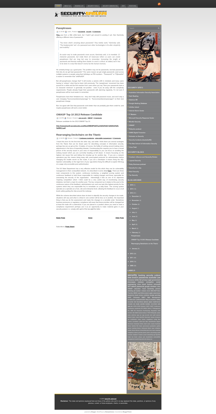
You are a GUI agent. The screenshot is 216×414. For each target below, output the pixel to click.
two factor (134, 337)
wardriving (138, 339)
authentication (140, 300)
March (134, 228)
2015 (131, 185)
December (135, 196)
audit (154, 315)
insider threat (131, 330)
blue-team (147, 317)
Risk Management (153, 297)
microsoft (157, 284)
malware (141, 282)
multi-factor (156, 302)
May (133, 220)
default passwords (137, 286)
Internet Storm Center (136, 111)
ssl (134, 304)
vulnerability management (103, 138)
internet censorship (140, 330)
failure (129, 326)
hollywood (144, 328)
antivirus (133, 315)
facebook (157, 324)
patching (157, 295)
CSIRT (151, 306)
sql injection (156, 334)
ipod (147, 330)
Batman (143, 306)
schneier (130, 334)
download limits (138, 324)
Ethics (149, 308)
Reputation (154, 310)
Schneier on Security (136, 136)
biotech (130, 317)
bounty (153, 317)
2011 (131, 257)
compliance (149, 319)
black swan (135, 317)
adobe (158, 313)
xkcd (148, 291)
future (140, 326)
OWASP (90, 118)
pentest (157, 289)
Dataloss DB (133, 100)
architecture (132, 300)
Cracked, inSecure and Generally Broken (143, 157)
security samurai (110, 399)
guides (158, 326)
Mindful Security (135, 122)
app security (83, 118)
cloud (144, 284)
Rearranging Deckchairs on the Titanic (78, 134)
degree (158, 321)
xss (151, 339)
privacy (144, 280)
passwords (81, 31)
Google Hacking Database (138, 103)
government (156, 280)
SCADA (130, 313)
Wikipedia (153, 313)
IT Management (156, 308)
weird (142, 339)
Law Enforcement (143, 293)
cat (128, 319)
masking (158, 330)
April (133, 224)
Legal (149, 280)
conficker (146, 295)
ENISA (145, 308)
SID (134, 313)
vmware (143, 291)
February (135, 232)
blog (147, 300)
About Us (67, 6)
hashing (134, 328)
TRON (149, 313)
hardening (150, 289)
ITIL (129, 310)
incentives (140, 302)
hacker (130, 328)
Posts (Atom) (69, 226)
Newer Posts (60, 218)
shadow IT (136, 334)
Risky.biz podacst (135, 129)
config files (157, 319)
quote (158, 332)
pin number (137, 291)
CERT (129, 297)
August (134, 208)
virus (139, 284)
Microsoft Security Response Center (141, 118)
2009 (131, 265)
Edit (123, 6)
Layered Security (135, 160)
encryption (150, 282)
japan (150, 302)
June (133, 216)
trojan (129, 337)
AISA (152, 291)
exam (148, 324)
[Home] (81, 16)
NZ (135, 310)
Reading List (79, 6)
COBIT (147, 306)
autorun (158, 315)
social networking (148, 334)
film (137, 326)
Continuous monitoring (86, 138)
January (134, 248)
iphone (146, 302)
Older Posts (120, 218)
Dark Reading (133, 96)
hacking (141, 275)
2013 (131, 193)
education (137, 289)
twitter (137, 280)
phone (144, 332)
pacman (140, 332)
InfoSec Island (134, 107)
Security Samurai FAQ (110, 6)
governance (146, 326)
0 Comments (96, 31)
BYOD (139, 306)
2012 (131, 253)
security (88, 31)
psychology (154, 332)
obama (136, 332)
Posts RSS (132, 6)
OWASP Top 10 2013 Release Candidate (79, 114)
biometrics (131, 295)
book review (139, 295)
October (134, 204)
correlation (135, 321)
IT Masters (132, 114)
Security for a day (135, 168)
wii (145, 339)
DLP (129, 286)
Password (139, 310)
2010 (131, 261)
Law (158, 277)
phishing (130, 291)
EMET (143, 297)
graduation (153, 326)
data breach (133, 277)
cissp (139, 319)
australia (152, 277)
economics (152, 300)
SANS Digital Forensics (137, 132)
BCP (155, 291)
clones (143, 319)
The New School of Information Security (143, 143)
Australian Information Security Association (144, 92)
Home (58, 6)
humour (150, 284)
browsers (157, 317)
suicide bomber (145, 304)
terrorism (154, 304)
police (148, 332)
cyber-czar (142, 321)
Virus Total (133, 147)
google (147, 286)
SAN (159, 310)
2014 (131, 189)
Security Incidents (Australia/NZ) (140, 140)
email (145, 324)
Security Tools (93, 6)
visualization (149, 337)
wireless (153, 286)
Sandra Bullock (142, 313)
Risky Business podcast (137, 164)
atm (151, 315)
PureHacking (146, 310)
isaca (153, 330)
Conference (157, 306)
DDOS (135, 293)
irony (150, 330)
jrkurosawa (131, 282)
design (152, 295)
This (58, 35)
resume (130, 304)
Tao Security (133, 175)
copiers (130, 321)
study (138, 304)
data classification (150, 321)
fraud (144, 289)
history (139, 328)
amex (129, 315)
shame (141, 334)
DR (142, 308)
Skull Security (134, 171)
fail (140, 280)
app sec (139, 315)
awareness (156, 293)
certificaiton (133, 319)
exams (153, 324)
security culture (153, 275)
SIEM (136, 313)
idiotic (149, 328)
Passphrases (63, 28)
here (109, 171)
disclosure (131, 324)
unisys (140, 337)
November (135, 200)
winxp (148, 339)
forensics (131, 280)
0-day (158, 286)
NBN (132, 310)
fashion (134, 326)
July (133, 212)
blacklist (142, 317)
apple (151, 293)
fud (135, 302)
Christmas (136, 297)
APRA (135, 306)
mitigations (131, 332)
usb (144, 337)
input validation (156, 328)
